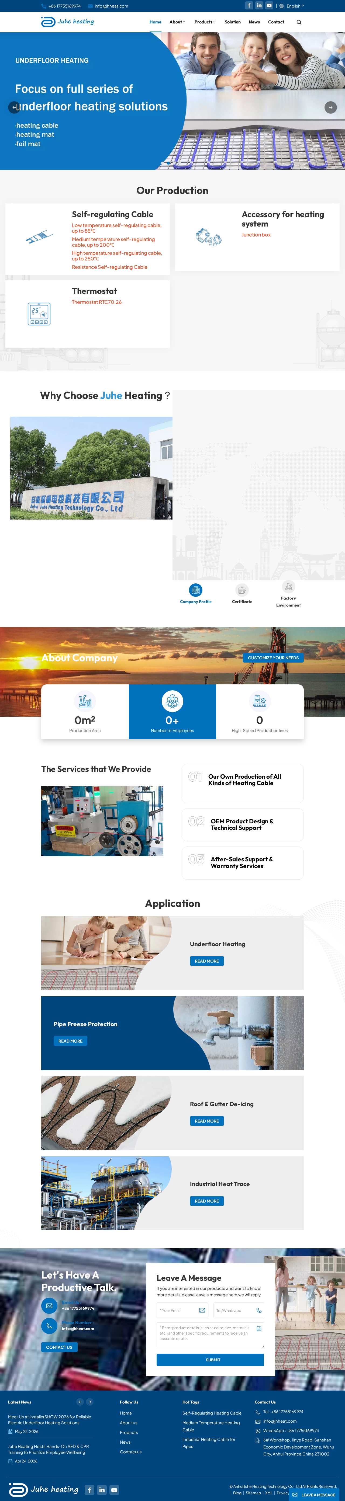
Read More (202, 511)
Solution (233, 22)
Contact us (131, 1451)
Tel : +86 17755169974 (283, 1411)
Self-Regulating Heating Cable (212, 1412)
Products (203, 22)
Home (155, 22)
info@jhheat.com (111, 5)
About (176, 22)
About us (128, 1422)
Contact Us (59, 1347)
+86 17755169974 (65, 5)
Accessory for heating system (283, 219)
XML (268, 1492)
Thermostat (94, 291)
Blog (237, 1492)
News (254, 22)
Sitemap (253, 1492)
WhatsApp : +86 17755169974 (291, 1430)
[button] (162, 163)
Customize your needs (273, 657)
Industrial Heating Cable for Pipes (208, 1443)
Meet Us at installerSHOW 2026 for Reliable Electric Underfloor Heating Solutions (49, 1419)
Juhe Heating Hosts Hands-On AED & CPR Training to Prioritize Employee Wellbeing (48, 1449)
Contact (276, 22)
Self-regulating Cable (112, 214)
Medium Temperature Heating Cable (211, 1426)
